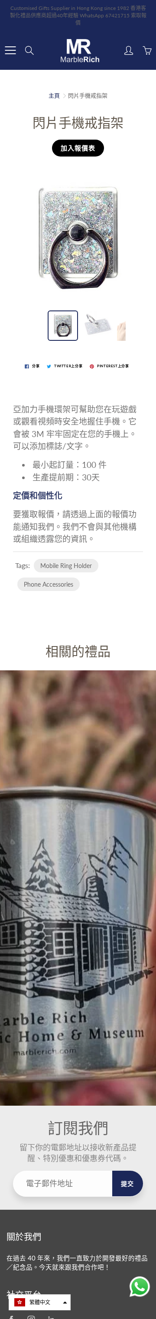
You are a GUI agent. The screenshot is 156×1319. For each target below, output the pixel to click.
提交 (127, 1183)
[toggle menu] (10, 50)
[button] (40, 1302)
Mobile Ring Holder (66, 565)
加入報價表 (78, 148)
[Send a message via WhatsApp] (140, 1287)
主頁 (54, 95)
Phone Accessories (48, 584)
